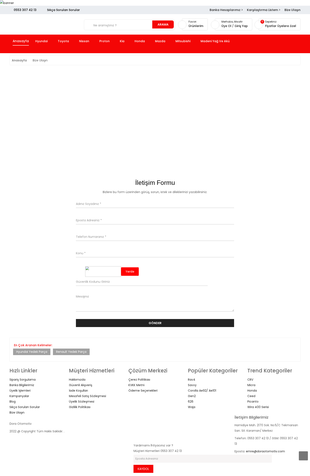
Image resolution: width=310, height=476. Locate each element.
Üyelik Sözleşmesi (81, 401)
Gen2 (192, 396)
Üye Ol (226, 26)
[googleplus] (134, 440)
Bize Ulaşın (292, 10)
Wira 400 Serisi (258, 407)
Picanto (253, 401)
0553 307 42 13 (25, 10)
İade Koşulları (78, 390)
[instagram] (134, 429)
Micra (251, 385)
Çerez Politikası (139, 379)
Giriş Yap (241, 26)
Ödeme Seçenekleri (143, 390)
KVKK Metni (136, 385)
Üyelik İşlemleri (20, 390)
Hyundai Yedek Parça (31, 352)
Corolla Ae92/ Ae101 (202, 390)
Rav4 (191, 379)
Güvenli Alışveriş (80, 385)
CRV (250, 379)
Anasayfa (19, 60)
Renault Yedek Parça (71, 352)
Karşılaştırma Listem (262, 10)
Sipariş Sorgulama (22, 379)
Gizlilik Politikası (79, 407)
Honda (252, 390)
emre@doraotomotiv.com (265, 451)
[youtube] (134, 434)
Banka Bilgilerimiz (21, 385)
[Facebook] (134, 418)
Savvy (192, 385)
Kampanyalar (19, 396)
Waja (191, 407)
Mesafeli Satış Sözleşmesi (87, 396)
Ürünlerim (196, 26)
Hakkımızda (77, 379)
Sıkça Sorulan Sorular (63, 10)
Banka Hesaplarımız (225, 10)
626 (190, 401)
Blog (12, 401)
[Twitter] (134, 423)
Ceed (251, 396)
